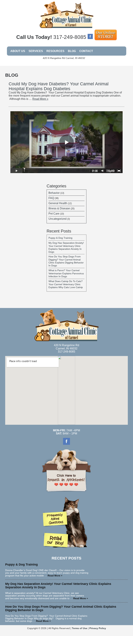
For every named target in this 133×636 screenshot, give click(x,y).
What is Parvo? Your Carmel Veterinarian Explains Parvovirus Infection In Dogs (66, 273)
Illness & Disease (59, 208)
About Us (17, 51)
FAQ (51, 198)
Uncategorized (57, 218)
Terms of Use (79, 628)
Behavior (54, 192)
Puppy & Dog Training (60, 237)
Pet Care (53, 213)
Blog (72, 51)
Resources (55, 51)
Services (36, 51)
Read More (40, 98)
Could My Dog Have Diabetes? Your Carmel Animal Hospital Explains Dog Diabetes (59, 86)
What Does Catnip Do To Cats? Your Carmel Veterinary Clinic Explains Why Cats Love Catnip (65, 284)
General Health (57, 203)
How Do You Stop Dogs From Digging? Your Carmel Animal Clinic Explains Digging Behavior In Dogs (66, 261)
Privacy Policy (97, 628)
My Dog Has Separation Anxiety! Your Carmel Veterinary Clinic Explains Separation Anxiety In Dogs (66, 247)
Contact (86, 51)
